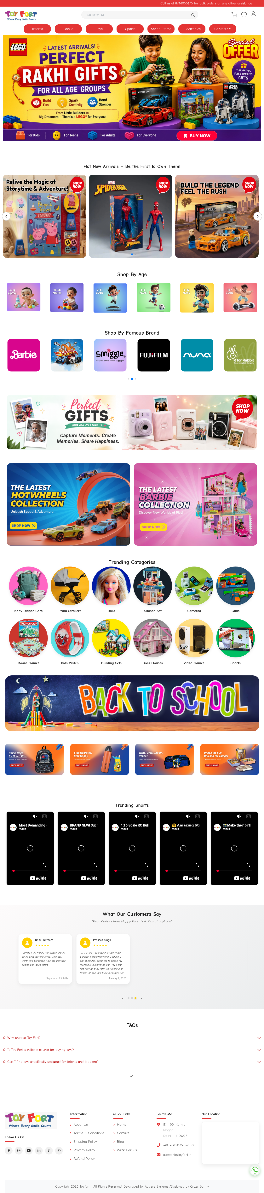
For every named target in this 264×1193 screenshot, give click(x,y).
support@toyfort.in (177, 1155)
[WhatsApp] (59, 1151)
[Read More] (132, 1076)
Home (121, 1124)
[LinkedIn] (39, 1151)
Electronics (192, 29)
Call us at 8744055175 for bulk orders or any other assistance (124, 3)
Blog (120, 1141)
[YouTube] (29, 1151)
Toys (99, 29)
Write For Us (126, 1150)
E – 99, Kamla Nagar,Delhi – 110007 (175, 1130)
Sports (130, 29)
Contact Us (222, 29)
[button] (128, 254)
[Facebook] (9, 1151)
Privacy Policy (83, 1150)
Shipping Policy (84, 1141)
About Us (80, 1124)
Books (68, 29)
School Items (161, 29)
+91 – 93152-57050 (178, 1145)
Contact (122, 1133)
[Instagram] (19, 1151)
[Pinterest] (49, 1151)
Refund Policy (83, 1158)
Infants (37, 29)
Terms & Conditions (88, 1133)
